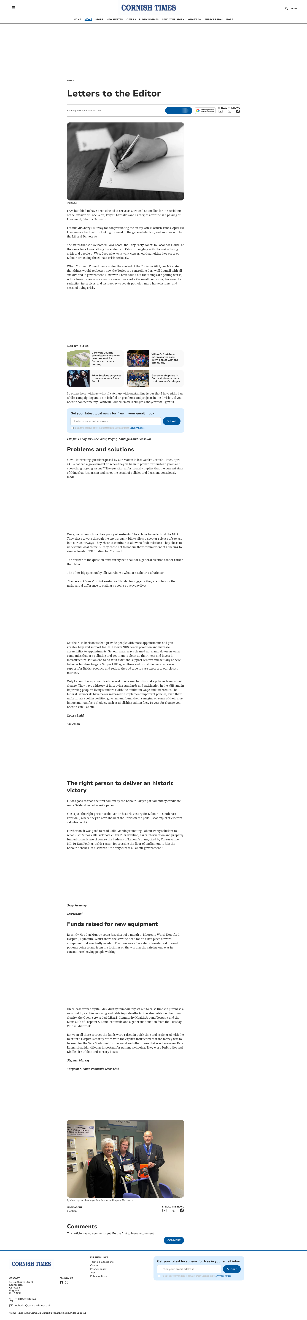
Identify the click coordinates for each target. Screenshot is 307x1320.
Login (293, 8)
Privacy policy (98, 1269)
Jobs (92, 1272)
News (70, 80)
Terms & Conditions (102, 1262)
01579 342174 (27, 1299)
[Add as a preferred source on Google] (205, 110)
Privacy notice (137, 428)
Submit (171, 421)
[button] (13, 7)
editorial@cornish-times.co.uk (32, 1305)
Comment (174, 1240)
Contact (94, 1265)
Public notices (98, 1276)
